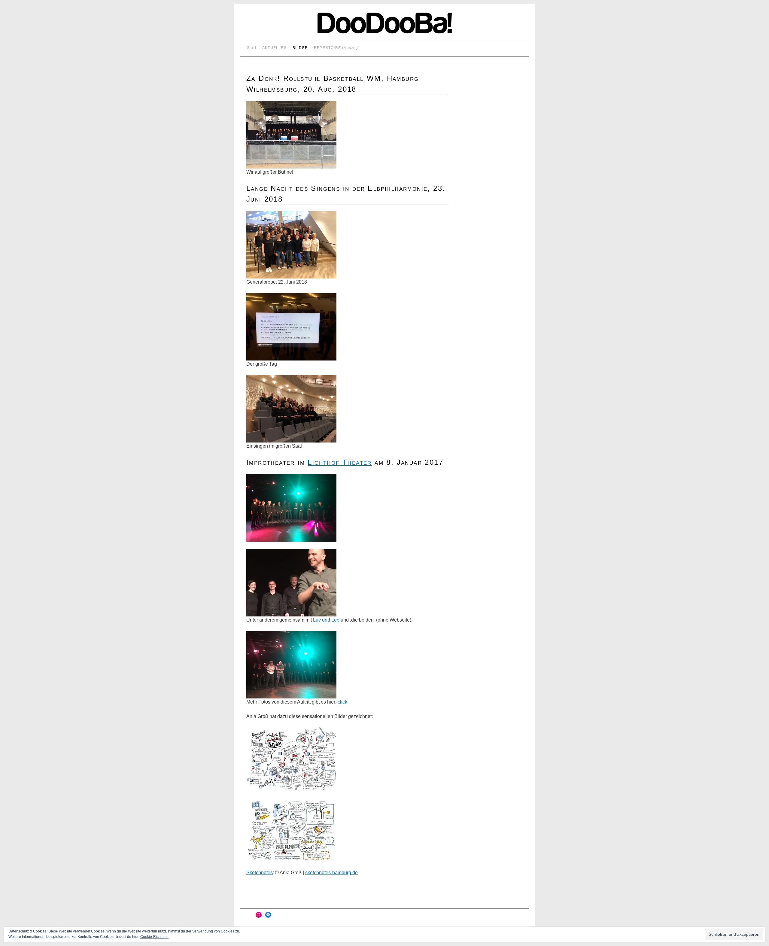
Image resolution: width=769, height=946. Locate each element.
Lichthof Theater (340, 462)
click (342, 701)
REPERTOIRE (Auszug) (337, 48)
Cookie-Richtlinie (154, 937)
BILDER (300, 48)
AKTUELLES (274, 48)
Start (251, 48)
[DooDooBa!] (384, 26)
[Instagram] (259, 915)
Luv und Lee (326, 619)
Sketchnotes (259, 872)
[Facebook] (268, 915)
